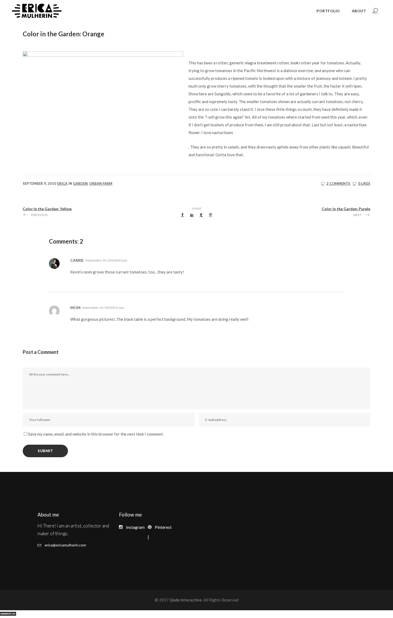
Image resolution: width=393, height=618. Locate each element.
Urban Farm (100, 183)
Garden (80, 183)
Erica (62, 183)
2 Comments (338, 183)
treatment (267, 62)
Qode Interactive (185, 599)
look (295, 62)
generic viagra (242, 62)
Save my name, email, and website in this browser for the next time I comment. (96, 434)
